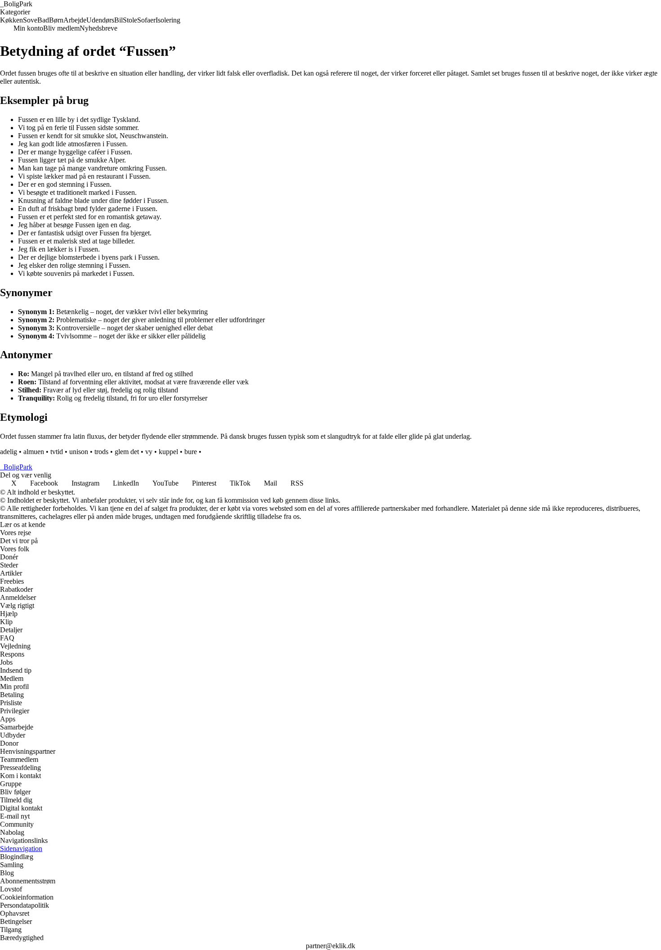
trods (101, 451)
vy (148, 451)
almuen (33, 451)
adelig (8, 451)
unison (78, 451)
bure (190, 451)
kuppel (168, 451)
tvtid (56, 451)
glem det (127, 451)
